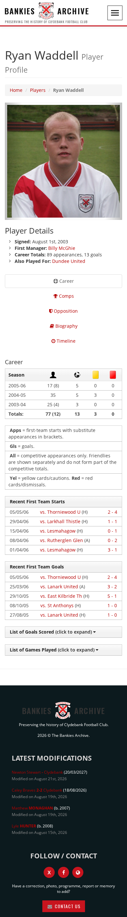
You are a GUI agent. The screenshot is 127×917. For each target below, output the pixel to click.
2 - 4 (112, 512)
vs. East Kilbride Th (61, 596)
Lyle (24, 826)
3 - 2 (112, 586)
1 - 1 (112, 521)
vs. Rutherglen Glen (61, 540)
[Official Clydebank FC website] (77, 872)
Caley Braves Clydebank (37, 790)
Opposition (65, 311)
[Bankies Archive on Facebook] (63, 872)
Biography (66, 326)
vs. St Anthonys (57, 605)
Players (38, 90)
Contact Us (66, 906)
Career (66, 281)
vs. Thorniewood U (60, 512)
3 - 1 (112, 550)
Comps (66, 296)
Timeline (65, 341)
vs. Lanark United (59, 586)
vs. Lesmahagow (58, 531)
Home (16, 90)
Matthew (32, 808)
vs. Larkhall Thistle (60, 521)
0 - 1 (112, 531)
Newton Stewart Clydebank (37, 772)
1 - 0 (112, 605)
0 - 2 (112, 540)
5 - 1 (112, 596)
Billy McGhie (61, 248)
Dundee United (68, 261)
